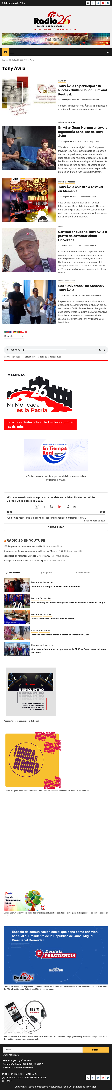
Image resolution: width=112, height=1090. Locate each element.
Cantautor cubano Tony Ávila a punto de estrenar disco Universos (82, 236)
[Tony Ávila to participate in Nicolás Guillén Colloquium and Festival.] (29, 96)
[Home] (5, 52)
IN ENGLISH (17, 1074)
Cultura (61, 122)
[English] (10, 331)
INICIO (5, 1074)
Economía (48, 645)
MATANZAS (31, 1074)
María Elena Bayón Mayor (90, 141)
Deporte (35, 598)
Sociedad (47, 614)
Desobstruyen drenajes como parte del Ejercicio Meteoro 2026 (33, 551)
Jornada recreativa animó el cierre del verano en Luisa (60, 635)
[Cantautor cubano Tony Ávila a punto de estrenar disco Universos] (29, 250)
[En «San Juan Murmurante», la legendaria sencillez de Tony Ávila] (29, 148)
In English (62, 81)
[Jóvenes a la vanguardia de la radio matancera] (17, 585)
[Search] (108, 52)
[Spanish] (26, 331)
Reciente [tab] (14, 572)
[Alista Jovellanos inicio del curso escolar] (17, 617)
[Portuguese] (20, 331)
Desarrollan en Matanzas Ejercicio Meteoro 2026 (27, 556)
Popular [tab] (47, 572)
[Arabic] (5, 331)
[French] (13, 331)
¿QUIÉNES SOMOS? (12, 1077)
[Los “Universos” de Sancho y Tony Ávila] (29, 302)
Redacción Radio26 (88, 197)
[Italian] (18, 331)
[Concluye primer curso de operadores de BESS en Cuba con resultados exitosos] (17, 649)
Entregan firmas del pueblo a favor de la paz (25, 560)
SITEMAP (7, 1081)
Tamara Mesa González (89, 100)
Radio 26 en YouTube (26, 540)
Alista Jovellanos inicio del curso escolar (52, 619)
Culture (34, 630)
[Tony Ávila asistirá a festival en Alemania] (29, 200)
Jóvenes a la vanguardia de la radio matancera (55, 586)
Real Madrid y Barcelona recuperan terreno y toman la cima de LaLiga (68, 602)
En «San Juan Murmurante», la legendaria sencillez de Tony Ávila (82, 132)
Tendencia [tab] (83, 572)
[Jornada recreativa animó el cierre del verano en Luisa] (17, 633)
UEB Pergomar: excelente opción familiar (23, 546)
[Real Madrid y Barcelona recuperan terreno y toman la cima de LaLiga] (17, 601)
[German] (15, 331)
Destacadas (70, 122)
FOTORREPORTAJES (35, 1077)
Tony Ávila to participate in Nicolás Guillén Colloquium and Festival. (82, 90)
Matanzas (48, 582)
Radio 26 (67, 1086)
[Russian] (23, 331)
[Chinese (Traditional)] (7, 331)
